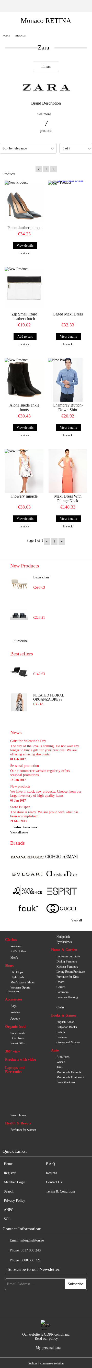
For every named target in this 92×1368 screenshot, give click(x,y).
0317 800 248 (31, 1250)
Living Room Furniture (70, 971)
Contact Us (54, 1182)
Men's (14, 957)
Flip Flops (16, 972)
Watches (15, 1012)
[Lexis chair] (19, 584)
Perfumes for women (23, 1130)
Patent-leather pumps (24, 227)
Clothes (11, 940)
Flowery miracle (24, 496)
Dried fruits (17, 1038)
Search (9, 1191)
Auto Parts (63, 1057)
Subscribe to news (25, 827)
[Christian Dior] (61, 874)
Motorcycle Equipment (70, 1077)
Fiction (60, 1032)
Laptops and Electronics (15, 1070)
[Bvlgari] (27, 874)
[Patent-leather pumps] (24, 202)
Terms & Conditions (60, 1191)
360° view (12, 1051)
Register (10, 1173)
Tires (59, 1067)
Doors (60, 982)
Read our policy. (47, 1338)
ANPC (8, 1210)
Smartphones (18, 1115)
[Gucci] (61, 909)
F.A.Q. (51, 1164)
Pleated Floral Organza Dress (48, 697)
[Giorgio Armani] (61, 857)
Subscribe (21, 641)
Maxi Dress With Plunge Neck (68, 498)
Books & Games (63, 1015)
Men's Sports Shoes (22, 982)
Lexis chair (41, 577)
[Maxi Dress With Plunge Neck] (67, 471)
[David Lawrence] (27, 891)
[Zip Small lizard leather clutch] (24, 289)
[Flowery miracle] (24, 471)
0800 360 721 (31, 1260)
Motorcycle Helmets (68, 1072)
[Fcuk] (27, 909)
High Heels (17, 977)
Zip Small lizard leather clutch (24, 316)
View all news (19, 832)
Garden (60, 987)
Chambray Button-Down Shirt (68, 407)
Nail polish (63, 937)
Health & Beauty (18, 1123)
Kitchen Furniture (67, 966)
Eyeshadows (64, 942)
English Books (65, 1022)
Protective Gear (65, 1082)
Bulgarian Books (66, 1027)
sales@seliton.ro (32, 1240)
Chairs (60, 1007)
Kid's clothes (18, 951)
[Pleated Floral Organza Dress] (19, 702)
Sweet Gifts (17, 1043)
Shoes (9, 966)
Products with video (20, 1059)
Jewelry (15, 1018)
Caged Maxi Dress (68, 314)
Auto (55, 1050)
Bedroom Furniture (68, 956)
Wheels (60, 1062)
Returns (51, 1173)
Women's (15, 946)
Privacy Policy (14, 1200)
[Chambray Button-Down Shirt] (67, 380)
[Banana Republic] (27, 857)
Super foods (17, 1033)
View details (25, 245)
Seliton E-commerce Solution (46, 1363)
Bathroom (62, 992)
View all (76, 920)
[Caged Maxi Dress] (67, 198)
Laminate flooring (67, 997)
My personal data (48, 1348)
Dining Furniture (66, 961)
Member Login (15, 1182)
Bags (13, 1006)
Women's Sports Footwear (19, 989)
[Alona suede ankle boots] (24, 380)
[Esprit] (61, 891)
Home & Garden (64, 950)
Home (6, 35)
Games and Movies (68, 1042)
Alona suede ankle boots (24, 407)
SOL (7, 1219)
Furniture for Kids (67, 977)
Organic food (15, 1027)
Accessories (13, 999)
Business (61, 1037)
